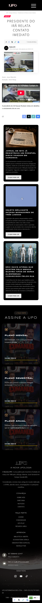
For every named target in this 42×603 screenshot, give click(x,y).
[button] (33, 6)
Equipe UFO (12, 47)
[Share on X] (12, 42)
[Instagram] (15, 576)
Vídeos (7, 16)
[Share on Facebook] (9, 42)
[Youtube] (21, 576)
